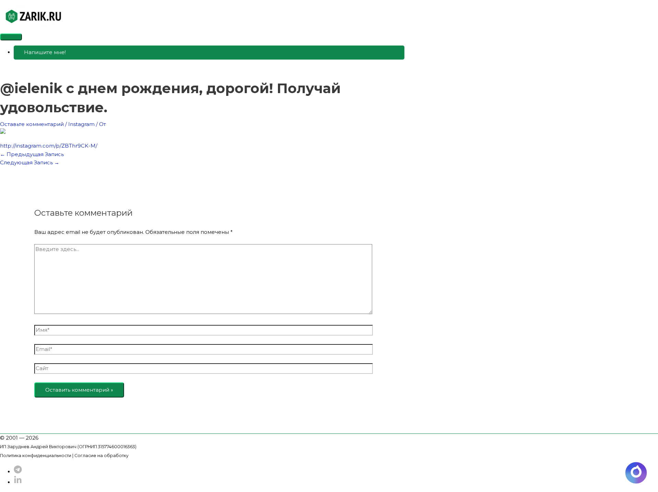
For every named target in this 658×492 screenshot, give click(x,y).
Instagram (81, 124)
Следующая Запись (29, 162)
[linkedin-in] (18, 482)
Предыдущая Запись (32, 154)
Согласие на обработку (101, 455)
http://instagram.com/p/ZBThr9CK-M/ (48, 145)
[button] (209, 53)
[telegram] (18, 471)
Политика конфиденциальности (35, 455)
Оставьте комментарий (32, 124)
